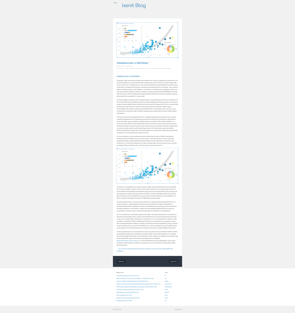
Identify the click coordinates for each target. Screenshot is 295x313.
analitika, (143, 68)
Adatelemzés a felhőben (132, 62)
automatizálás (168, 286)
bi (156, 249)
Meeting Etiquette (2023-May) (124, 300)
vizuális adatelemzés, (130, 68)
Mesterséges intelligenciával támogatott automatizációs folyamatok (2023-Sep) (136, 286)
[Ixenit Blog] (117, 5)
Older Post (121, 261)
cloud (153, 249)
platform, (138, 68)
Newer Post (173, 261)
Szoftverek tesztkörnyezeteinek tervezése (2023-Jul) (129, 289)
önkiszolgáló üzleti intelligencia (163, 68)
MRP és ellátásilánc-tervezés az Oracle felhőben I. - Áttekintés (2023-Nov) (135, 278)
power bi (167, 292)
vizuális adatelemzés (133, 249)
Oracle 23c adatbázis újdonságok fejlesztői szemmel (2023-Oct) (132, 281)
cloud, (148, 68)
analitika (148, 249)
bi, (150, 68)
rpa (165, 278)
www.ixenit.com (178, 309)
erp (165, 300)
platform (142, 249)
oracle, (153, 68)
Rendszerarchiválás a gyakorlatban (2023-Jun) (128, 298)
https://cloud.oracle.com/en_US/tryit (127, 240)
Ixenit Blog (134, 5)
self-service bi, (121, 68)
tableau (167, 281)
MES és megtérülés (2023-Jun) (124, 295)
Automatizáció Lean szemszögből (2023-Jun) (127, 292)
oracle (159, 249)
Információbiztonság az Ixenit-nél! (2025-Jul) (127, 275)
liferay (166, 298)
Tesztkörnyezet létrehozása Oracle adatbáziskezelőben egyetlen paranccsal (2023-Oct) (138, 284)
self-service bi (122, 249)
